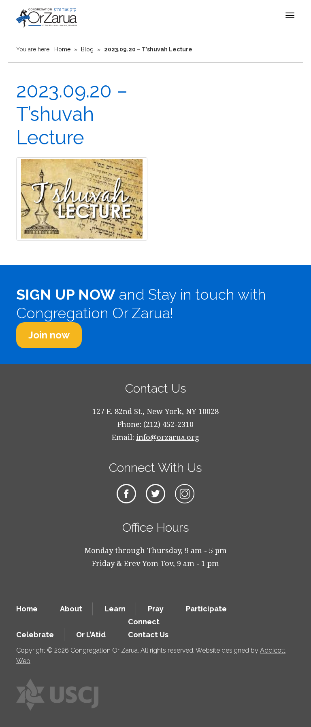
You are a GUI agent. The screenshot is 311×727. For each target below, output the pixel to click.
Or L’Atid (91, 634)
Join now (49, 335)
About (71, 608)
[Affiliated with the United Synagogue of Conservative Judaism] (57, 694)
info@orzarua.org (167, 437)
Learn (115, 608)
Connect (144, 621)
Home (62, 49)
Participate (206, 608)
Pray (156, 608)
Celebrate (35, 634)
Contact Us (148, 634)
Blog (87, 49)
